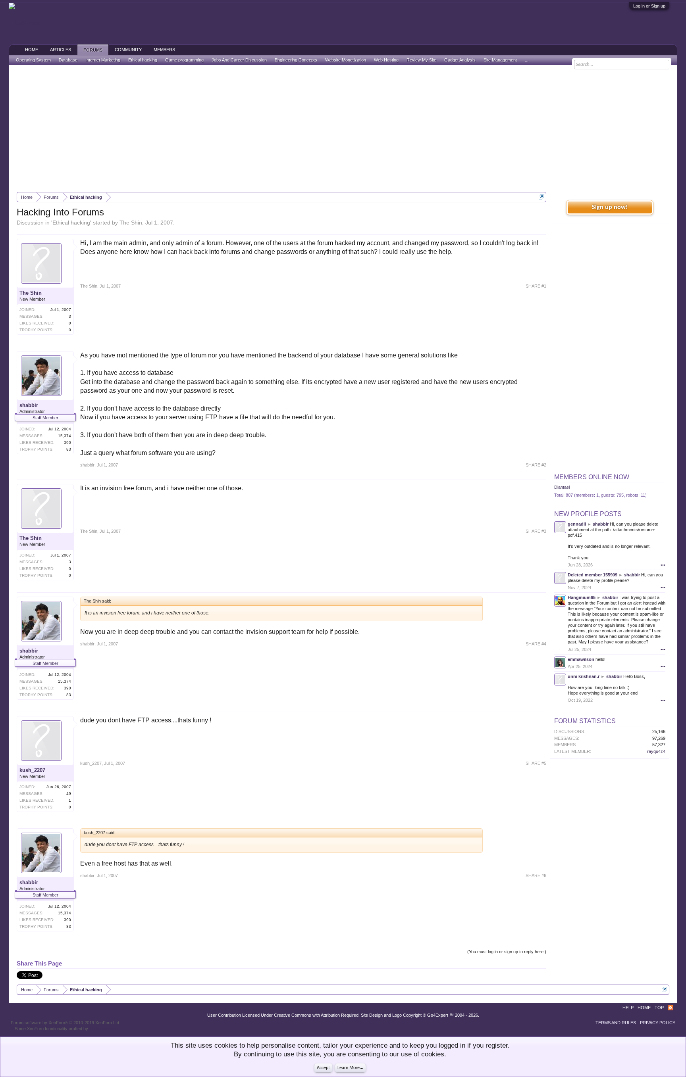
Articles (60, 49)
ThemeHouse (102, 1028)
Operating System (33, 60)
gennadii (577, 524)
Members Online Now (591, 477)
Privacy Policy (657, 1022)
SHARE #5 (536, 763)
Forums (92, 50)
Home (31, 49)
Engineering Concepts (296, 60)
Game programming (184, 60)
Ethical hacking (71, 222)
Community (128, 49)
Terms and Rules (615, 1022)
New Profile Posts (588, 514)
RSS (670, 1007)
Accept (323, 1067)
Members (164, 49)
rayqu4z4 (656, 751)
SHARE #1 (536, 286)
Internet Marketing (102, 60)
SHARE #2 (536, 465)
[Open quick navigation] (541, 197)
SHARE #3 (536, 531)
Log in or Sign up (649, 6)
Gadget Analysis (460, 60)
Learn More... (350, 1067)
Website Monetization (345, 60)
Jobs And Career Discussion (239, 60)
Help (628, 1007)
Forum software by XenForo (65, 1022)
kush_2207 (32, 770)
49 (68, 793)
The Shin (130, 222)
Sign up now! (610, 207)
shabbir (28, 405)
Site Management (500, 60)
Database (68, 60)
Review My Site (421, 60)
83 (68, 449)
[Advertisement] (343, 128)
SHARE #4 (536, 643)
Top (659, 1007)
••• (663, 564)
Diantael (562, 487)
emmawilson (581, 659)
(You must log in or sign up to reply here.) (506, 951)
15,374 (64, 436)
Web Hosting (386, 60)
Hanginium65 (581, 597)
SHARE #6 (536, 875)
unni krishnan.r (583, 676)
